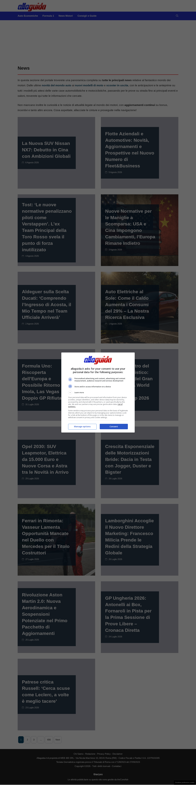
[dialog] (98, 392)
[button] (98, 393)
